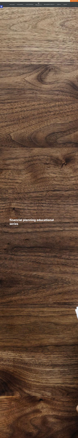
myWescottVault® (74, 0)
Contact (65, 4)
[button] (1, 6)
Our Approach (20, 4)
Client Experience (29, 4)
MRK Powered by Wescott (49, 4)
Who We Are (12, 4)
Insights (59, 4)
